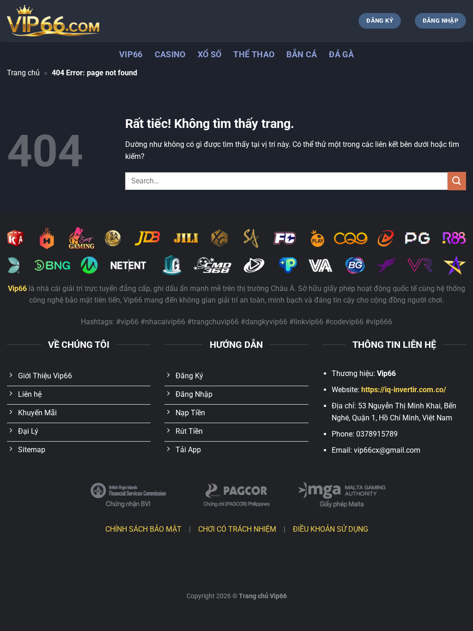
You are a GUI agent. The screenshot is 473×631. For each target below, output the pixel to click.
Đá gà (341, 54)
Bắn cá (301, 54)
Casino (170, 54)
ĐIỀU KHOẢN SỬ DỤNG (330, 529)
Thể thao (253, 54)
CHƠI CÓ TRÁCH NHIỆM (237, 529)
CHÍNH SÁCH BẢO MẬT (143, 529)
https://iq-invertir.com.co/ (403, 389)
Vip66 (131, 54)
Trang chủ (23, 72)
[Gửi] (457, 181)
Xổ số (210, 54)
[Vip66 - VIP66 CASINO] (53, 20)
